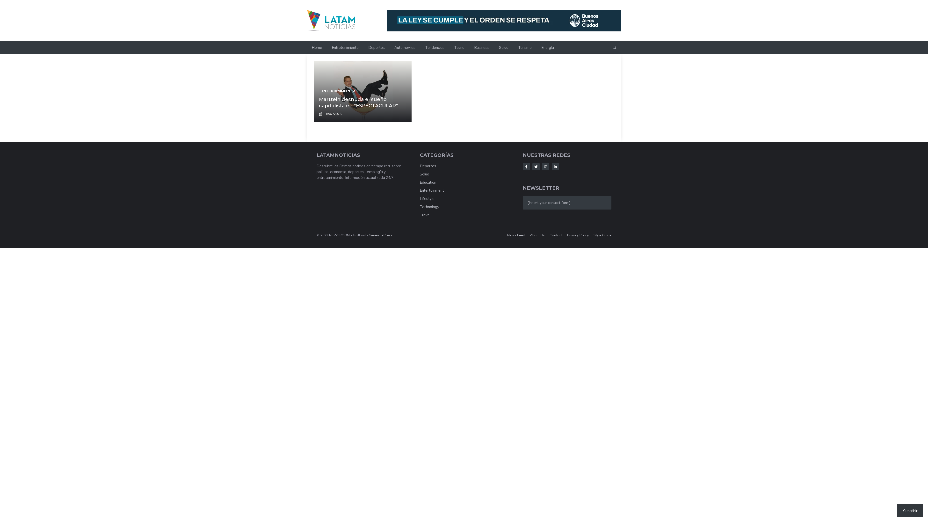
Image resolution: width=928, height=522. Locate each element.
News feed (516, 235)
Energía (547, 47)
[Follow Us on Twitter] (536, 166)
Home (317, 47)
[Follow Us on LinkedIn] (555, 166)
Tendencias (434, 47)
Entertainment (432, 190)
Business (481, 47)
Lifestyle (427, 198)
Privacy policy (578, 235)
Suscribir (910, 510)
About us (537, 235)
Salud (503, 47)
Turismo (525, 47)
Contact (556, 235)
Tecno (459, 47)
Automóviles (404, 47)
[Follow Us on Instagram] (545, 166)
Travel (425, 215)
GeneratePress (380, 235)
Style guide (602, 235)
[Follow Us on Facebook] (526, 166)
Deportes (376, 47)
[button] (614, 47)
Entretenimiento (345, 47)
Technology (429, 206)
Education (428, 182)
